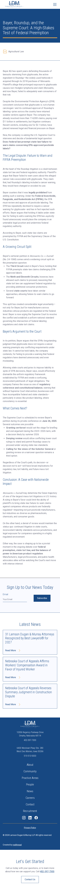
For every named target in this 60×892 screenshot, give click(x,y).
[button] (54, 4)
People (30, 784)
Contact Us (30, 879)
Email (5, 594)
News (30, 791)
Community (30, 771)
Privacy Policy (30, 828)
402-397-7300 (30, 740)
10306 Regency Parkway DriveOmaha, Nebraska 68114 (30, 734)
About (30, 764)
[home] (14, 4)
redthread (17, 845)
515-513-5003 (30, 755)
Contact (30, 804)
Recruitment (30, 811)
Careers (30, 797)
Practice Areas (30, 778)
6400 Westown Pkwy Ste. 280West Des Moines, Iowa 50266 (30, 750)
